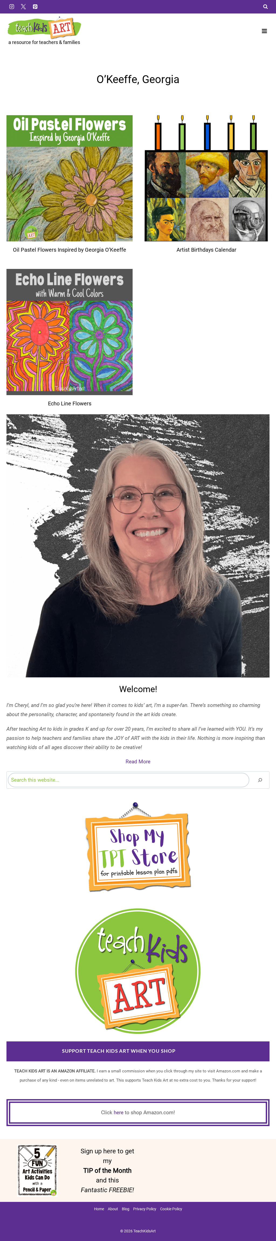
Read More (138, 761)
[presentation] (69, 178)
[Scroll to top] (263, 1220)
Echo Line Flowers (69, 403)
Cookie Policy (171, 1209)
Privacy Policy (144, 1209)
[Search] (260, 780)
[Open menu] (264, 30)
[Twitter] (23, 6)
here (118, 1112)
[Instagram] (11, 6)
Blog (125, 1209)
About (113, 1209)
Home (99, 1209)
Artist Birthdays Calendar (206, 250)
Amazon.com (195, 1051)
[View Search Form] (265, 7)
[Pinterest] (35, 6)
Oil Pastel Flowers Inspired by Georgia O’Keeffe (69, 250)
